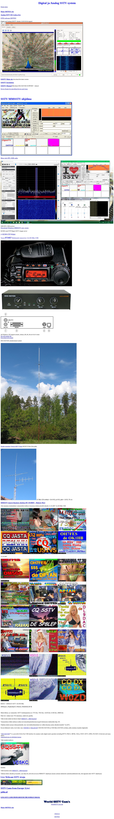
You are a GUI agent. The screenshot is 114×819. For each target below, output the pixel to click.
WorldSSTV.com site (57, 804)
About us (57, 813)
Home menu (4, 7)
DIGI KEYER (5, 734)
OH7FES (57, 816)
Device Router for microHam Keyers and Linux (14, 89)
